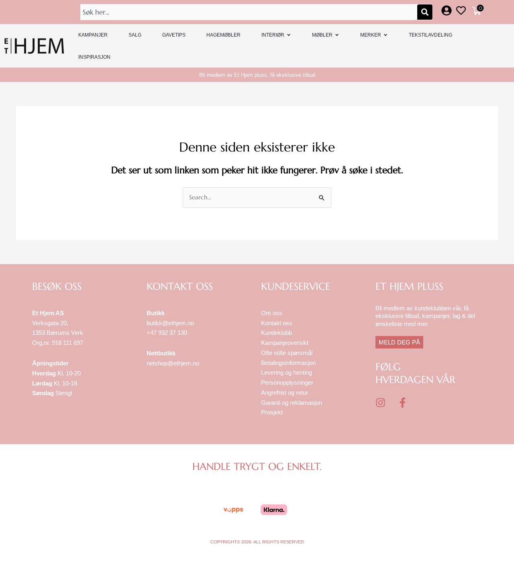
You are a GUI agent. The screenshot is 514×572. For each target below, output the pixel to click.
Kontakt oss (276, 323)
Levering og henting (287, 372)
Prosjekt (272, 412)
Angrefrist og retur (284, 392)
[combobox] (249, 12)
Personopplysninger (287, 382)
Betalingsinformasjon (289, 362)
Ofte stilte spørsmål (286, 352)
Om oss (271, 313)
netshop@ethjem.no (173, 363)
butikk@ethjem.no (170, 323)
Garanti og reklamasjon (291, 402)
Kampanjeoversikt (284, 342)
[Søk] (425, 12)
